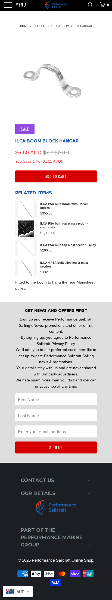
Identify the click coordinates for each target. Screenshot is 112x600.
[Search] (90, 5)
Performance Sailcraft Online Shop (62, 560)
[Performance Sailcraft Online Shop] (56, 5)
